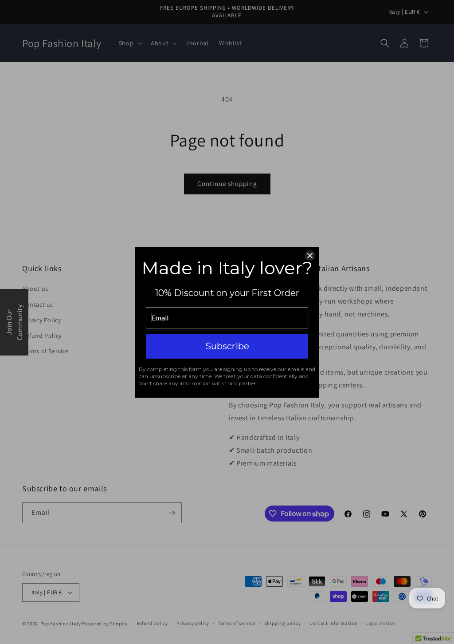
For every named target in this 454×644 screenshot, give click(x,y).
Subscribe (227, 346)
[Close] (310, 255)
